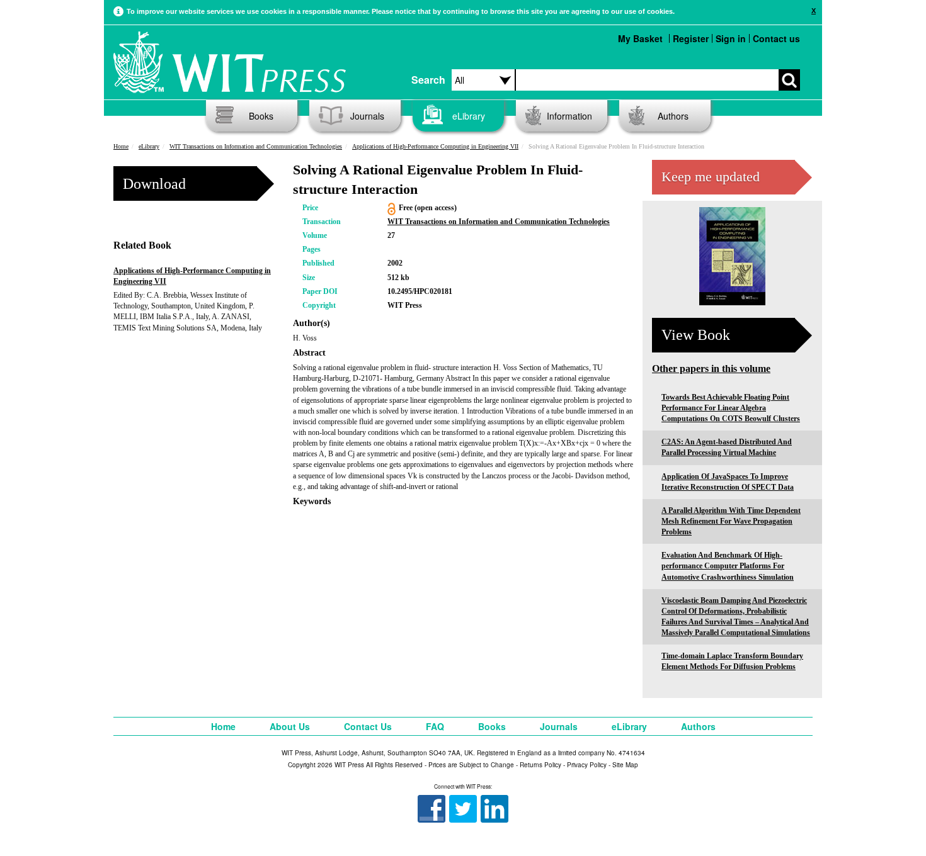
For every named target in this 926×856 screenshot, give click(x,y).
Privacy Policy (587, 764)
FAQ (435, 726)
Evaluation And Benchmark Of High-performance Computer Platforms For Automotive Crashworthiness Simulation (727, 566)
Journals (367, 116)
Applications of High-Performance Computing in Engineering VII (435, 146)
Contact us (776, 38)
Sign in (731, 38)
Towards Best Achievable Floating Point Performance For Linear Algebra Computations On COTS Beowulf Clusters (730, 408)
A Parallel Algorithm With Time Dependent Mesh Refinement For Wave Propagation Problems (731, 521)
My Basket (640, 38)
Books (261, 116)
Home (121, 146)
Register (691, 38)
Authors (673, 116)
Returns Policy (540, 764)
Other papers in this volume (711, 368)
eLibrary (468, 116)
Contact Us (368, 726)
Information (569, 116)
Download (154, 184)
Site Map (625, 764)
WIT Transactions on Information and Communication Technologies (255, 146)
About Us (290, 726)
